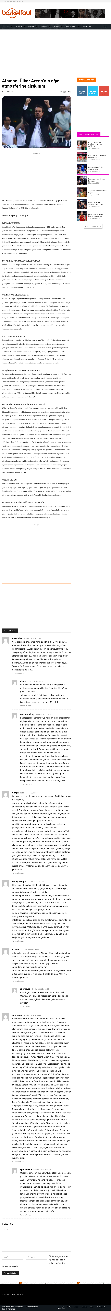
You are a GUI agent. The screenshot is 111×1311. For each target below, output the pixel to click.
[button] (105, 26)
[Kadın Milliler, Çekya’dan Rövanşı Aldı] (82, 157)
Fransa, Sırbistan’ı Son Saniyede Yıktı (95, 168)
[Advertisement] (55, 57)
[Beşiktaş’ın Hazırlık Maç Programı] (82, 180)
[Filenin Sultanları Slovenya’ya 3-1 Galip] (82, 204)
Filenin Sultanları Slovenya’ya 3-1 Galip (95, 203)
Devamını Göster (92, 226)
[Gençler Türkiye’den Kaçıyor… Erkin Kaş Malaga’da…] (82, 145)
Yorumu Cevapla (18, 673)
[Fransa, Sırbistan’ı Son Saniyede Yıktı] (82, 169)
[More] (53, 575)
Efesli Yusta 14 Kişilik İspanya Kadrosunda (95, 215)
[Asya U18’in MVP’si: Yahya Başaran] (82, 192)
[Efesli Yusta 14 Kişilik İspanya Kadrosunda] (82, 216)
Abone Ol (104, 87)
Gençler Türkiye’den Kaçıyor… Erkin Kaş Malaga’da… (95, 144)
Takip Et (82, 87)
